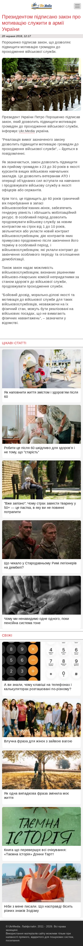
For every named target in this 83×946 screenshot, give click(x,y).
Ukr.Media (27, 131)
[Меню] (77, 6)
